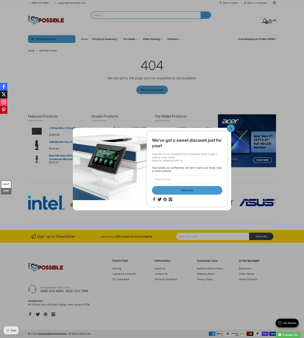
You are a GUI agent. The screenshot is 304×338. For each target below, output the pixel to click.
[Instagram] (170, 199)
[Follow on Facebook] (3, 87)
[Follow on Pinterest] (3, 110)
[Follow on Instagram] (3, 102)
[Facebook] (154, 199)
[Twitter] (159, 199)
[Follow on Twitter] (3, 94)
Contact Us (289, 334)
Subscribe (187, 190)
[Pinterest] (165, 199)
